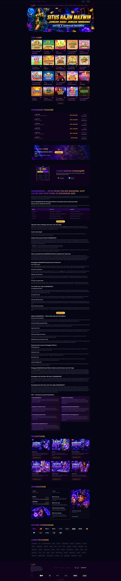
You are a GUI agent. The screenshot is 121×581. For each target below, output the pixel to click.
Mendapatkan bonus (36, 457)
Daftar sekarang (60, 221)
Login (83, 1)
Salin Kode (59, 154)
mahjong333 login (38, 266)
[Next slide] (90, 20)
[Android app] (38, 1)
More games (60, 103)
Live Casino (34, 245)
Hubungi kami (75, 516)
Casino (62, 271)
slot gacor (65, 226)
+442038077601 (83, 567)
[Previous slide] (30, 20)
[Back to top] (32, 575)
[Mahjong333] (33, 5)
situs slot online (37, 369)
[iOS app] (39, 1)
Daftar (88, 1)
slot (39, 400)
